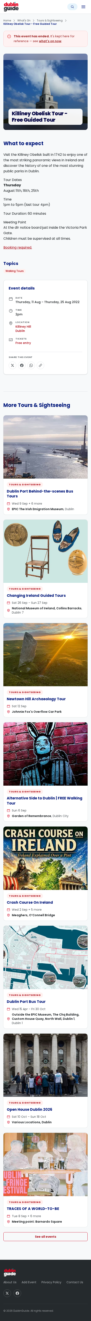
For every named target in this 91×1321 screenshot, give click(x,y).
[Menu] (83, 7)
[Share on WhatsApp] (31, 365)
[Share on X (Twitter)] (12, 365)
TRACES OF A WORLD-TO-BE (33, 1208)
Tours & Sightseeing (50, 20)
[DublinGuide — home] (11, 7)
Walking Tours (15, 271)
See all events (45, 1237)
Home (7, 20)
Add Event (29, 1282)
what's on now (50, 41)
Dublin (20, 331)
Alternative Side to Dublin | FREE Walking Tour (44, 801)
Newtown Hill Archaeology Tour (36, 699)
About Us (10, 1282)
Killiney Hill (23, 326)
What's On (23, 20)
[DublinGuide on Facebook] (17, 1293)
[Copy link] (40, 365)
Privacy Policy (51, 1282)
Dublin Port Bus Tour (26, 1001)
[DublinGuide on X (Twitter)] (7, 1293)
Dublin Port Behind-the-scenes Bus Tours (40, 494)
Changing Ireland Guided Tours (36, 595)
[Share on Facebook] (22, 365)
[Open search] (72, 6)
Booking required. (17, 247)
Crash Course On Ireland (30, 902)
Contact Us (74, 1282)
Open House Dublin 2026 (29, 1109)
